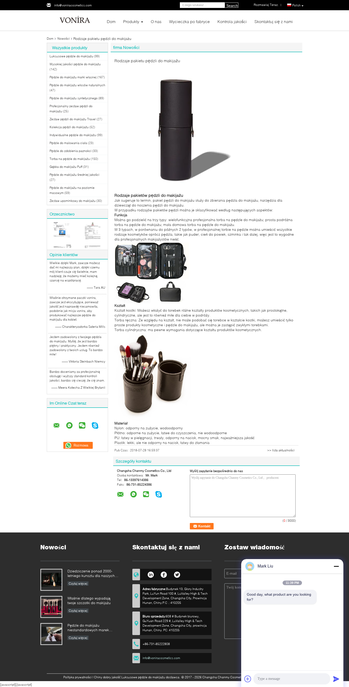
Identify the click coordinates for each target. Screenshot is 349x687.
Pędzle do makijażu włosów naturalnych (77, 85)
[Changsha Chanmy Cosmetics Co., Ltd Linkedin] (150, 574)
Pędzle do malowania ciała (68, 143)
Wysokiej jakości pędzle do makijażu (75, 64)
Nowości (63, 38)
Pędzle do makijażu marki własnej (73, 77)
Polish (296, 5)
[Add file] (247, 678)
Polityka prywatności (77, 677)
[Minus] (336, 566)
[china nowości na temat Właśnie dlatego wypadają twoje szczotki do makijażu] (51, 607)
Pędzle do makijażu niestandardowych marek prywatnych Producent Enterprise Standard (88, 628)
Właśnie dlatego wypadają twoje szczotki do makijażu (89, 600)
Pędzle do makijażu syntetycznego (74, 98)
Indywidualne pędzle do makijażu (73, 135)
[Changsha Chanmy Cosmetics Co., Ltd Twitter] (177, 574)
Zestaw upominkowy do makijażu (73, 201)
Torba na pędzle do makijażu (70, 159)
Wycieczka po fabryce (189, 21)
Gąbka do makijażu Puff (66, 167)
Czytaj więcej (78, 583)
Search (232, 6)
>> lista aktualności (281, 450)
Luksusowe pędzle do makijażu (71, 56)
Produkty (131, 21)
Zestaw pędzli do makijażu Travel (73, 119)
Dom (111, 21)
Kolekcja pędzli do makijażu (69, 127)
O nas (156, 21)
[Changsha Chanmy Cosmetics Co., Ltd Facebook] (164, 574)
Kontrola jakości (232, 21)
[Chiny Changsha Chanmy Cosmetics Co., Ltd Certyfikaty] (62, 235)
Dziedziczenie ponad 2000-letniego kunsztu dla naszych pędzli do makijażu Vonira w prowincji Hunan (91, 574)
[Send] (336, 678)
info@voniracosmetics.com (73, 5)
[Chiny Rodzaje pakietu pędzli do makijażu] (178, 128)
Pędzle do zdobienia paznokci (70, 151)
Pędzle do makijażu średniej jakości (74, 175)
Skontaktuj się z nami (273, 21)
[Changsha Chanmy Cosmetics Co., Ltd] (75, 20)
